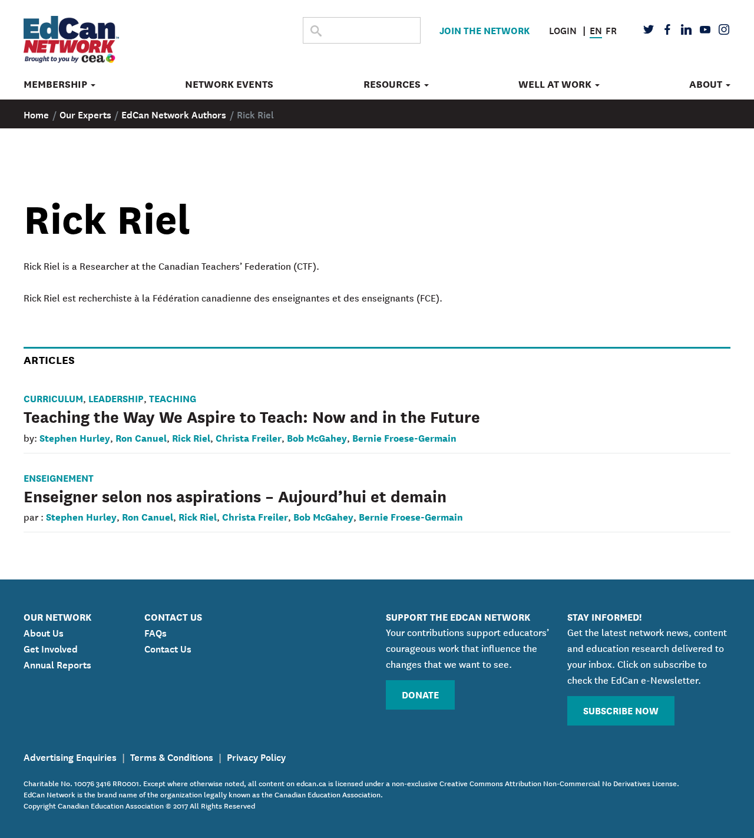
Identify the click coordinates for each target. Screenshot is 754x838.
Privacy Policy (256, 756)
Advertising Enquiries (70, 756)
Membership (57, 84)
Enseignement (59, 477)
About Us (44, 632)
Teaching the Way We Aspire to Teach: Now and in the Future (252, 416)
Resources (393, 84)
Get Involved (51, 647)
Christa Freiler (249, 437)
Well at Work (556, 84)
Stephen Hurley (74, 437)
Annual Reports (57, 663)
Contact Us (167, 647)
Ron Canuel (141, 437)
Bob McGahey (317, 437)
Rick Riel (191, 437)
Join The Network (484, 29)
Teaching (172, 397)
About (707, 84)
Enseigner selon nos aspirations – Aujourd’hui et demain (235, 495)
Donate (420, 694)
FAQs (155, 632)
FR (611, 29)
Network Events (229, 84)
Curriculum (53, 397)
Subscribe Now (621, 710)
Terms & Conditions (171, 756)
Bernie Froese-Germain (404, 437)
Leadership (116, 397)
